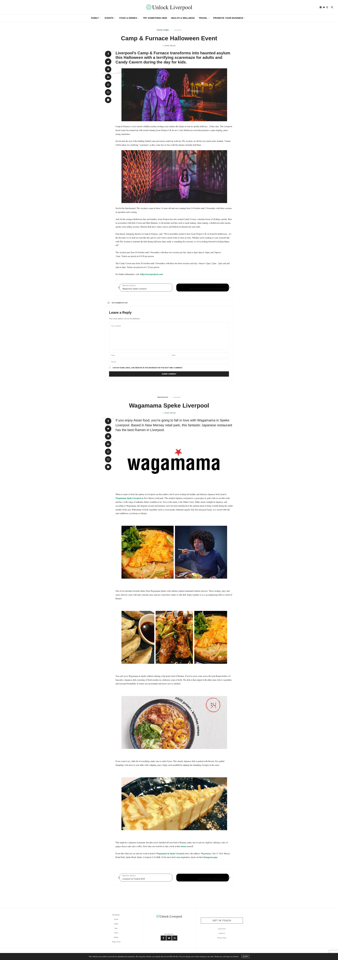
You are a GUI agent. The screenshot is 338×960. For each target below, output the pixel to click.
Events (109, 18)
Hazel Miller (170, 46)
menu (183, 846)
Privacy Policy (221, 938)
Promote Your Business (228, 18)
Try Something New (155, 18)
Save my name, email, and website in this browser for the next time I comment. (148, 368)
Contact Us (221, 933)
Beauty (116, 937)
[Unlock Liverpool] (168, 7)
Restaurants (163, 397)
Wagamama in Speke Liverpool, (170, 853)
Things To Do (116, 942)
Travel (203, 18)
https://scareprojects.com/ (151, 274)
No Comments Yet (120, 303)
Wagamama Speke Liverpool (169, 405)
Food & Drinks (128, 18)
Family (95, 18)
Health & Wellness (183, 18)
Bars (116, 928)
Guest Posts (222, 929)
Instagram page (210, 857)
